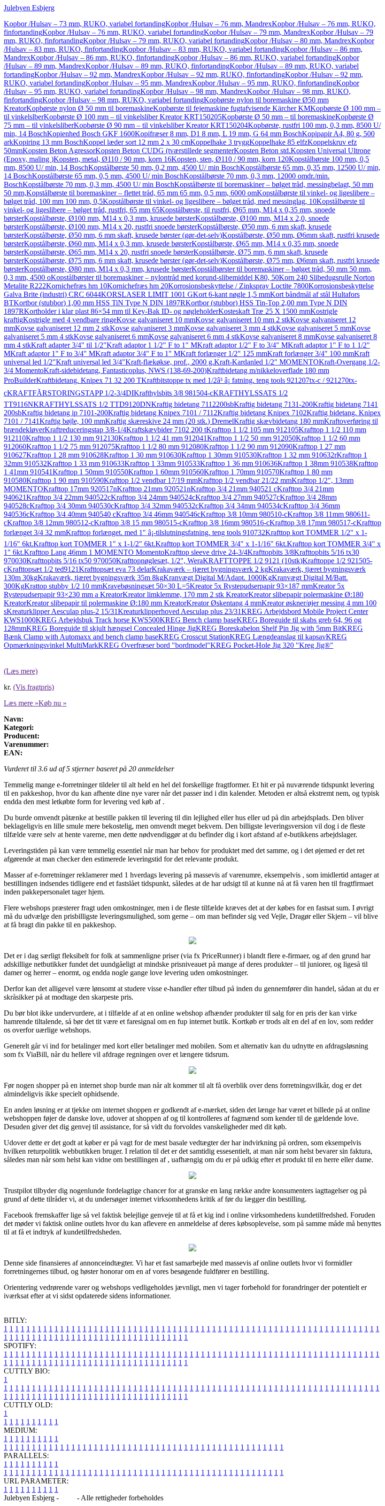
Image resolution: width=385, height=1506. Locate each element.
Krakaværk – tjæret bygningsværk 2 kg (210, 569)
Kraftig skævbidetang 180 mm (279, 421)
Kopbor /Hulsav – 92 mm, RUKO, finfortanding (213, 74)
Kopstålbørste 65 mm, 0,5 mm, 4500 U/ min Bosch (108, 176)
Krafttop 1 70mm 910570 (241, 472)
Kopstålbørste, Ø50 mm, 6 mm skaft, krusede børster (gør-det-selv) (123, 235)
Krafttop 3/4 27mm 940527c (237, 497)
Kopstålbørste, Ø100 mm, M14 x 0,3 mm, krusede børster (109, 218)
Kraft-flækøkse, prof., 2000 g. (169, 362)
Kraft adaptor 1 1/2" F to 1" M (152, 345)
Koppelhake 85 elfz (278, 142)
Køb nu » (52, 703)
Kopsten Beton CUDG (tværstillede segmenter (164, 151)
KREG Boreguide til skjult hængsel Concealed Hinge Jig (111, 628)
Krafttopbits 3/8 (270, 552)
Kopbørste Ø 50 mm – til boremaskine (278, 117)
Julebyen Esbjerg (29, 8)
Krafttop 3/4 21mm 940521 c (234, 489)
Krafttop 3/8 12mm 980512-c (50, 523)
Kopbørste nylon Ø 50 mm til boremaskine (89, 108)
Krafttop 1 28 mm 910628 (65, 455)
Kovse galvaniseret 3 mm (147, 328)
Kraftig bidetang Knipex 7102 (262, 413)
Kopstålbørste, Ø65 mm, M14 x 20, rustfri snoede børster (108, 252)
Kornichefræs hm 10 (76, 286)
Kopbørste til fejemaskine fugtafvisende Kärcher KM (231, 108)
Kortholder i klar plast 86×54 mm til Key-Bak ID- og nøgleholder (121, 311)
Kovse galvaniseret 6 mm (111, 337)
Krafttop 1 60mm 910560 (166, 472)
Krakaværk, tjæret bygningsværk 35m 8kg (100, 578)
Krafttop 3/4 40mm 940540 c (73, 514)
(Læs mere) (21, 671)
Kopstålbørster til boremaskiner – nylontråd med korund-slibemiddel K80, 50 (165, 277)
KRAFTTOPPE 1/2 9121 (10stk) (252, 561)
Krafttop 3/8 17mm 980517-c (313, 523)
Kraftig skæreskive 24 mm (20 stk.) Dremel (169, 421)
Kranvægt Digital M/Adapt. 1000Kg (217, 578)
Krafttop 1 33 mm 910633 (85, 463)
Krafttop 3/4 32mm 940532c (156, 506)
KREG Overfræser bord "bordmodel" (154, 645)
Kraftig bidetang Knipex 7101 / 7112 (162, 413)
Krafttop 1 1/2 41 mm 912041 (162, 438)
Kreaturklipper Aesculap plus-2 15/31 (62, 611)
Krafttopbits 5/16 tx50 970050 (71, 561)
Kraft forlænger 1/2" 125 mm (223, 353)
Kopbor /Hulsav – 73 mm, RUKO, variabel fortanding (84, 24)
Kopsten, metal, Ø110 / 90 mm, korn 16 (112, 159)
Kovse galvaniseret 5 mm (313, 328)
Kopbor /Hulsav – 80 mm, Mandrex (298, 41)
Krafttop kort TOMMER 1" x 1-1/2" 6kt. (94, 544)
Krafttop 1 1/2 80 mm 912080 (159, 446)
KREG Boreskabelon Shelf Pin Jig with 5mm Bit (269, 628)
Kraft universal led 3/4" (90, 362)
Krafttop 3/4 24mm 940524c (153, 497)
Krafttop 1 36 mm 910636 (238, 463)
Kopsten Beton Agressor (59, 151)
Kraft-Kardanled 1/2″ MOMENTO (266, 362)
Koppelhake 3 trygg (219, 142)
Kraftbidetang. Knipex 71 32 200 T (88, 380)
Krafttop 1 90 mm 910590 (65, 480)
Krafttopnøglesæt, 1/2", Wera (159, 561)
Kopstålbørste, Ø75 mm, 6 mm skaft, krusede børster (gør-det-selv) (123, 260)
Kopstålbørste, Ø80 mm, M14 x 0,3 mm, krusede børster (108, 269)
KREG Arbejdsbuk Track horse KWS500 (98, 620)
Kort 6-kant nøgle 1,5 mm (231, 294)
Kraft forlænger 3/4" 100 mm (310, 353)
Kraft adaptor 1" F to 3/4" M (52, 353)
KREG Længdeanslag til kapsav (278, 637)
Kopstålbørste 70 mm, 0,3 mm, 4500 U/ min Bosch (98, 184)
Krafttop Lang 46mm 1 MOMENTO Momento (94, 552)
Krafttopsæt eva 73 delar (115, 569)
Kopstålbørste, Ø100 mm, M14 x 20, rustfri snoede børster (110, 227)
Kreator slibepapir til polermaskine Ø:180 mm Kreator (106, 603)
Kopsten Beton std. (262, 151)
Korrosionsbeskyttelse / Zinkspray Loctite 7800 (238, 286)
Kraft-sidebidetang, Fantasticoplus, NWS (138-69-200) (125, 370)
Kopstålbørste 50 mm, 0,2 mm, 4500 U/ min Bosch (164, 167)
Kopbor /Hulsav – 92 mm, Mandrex (87, 74)
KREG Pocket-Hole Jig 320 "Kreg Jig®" (271, 645)
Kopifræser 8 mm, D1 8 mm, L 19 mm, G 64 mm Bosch (218, 134)
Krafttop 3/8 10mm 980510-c (243, 514)
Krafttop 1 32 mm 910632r (297, 455)
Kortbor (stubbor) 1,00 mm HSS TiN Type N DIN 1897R (99, 303)
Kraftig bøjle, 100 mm (72, 421)
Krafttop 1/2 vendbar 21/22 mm (245, 480)
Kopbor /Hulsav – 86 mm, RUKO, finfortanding (103, 58)
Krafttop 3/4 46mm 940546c (158, 514)
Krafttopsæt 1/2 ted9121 (43, 569)
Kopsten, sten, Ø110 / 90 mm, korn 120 (230, 159)
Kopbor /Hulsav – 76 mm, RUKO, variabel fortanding (123, 32)
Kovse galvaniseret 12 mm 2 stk (62, 328)
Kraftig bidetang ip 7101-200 (65, 413)
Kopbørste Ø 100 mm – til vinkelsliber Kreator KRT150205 (133, 117)
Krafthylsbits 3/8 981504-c (173, 393)
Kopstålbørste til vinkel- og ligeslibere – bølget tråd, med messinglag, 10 (209, 201)
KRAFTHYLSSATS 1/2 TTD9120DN (92, 404)
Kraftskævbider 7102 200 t (166, 430)
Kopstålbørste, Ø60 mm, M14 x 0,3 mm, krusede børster (108, 244)
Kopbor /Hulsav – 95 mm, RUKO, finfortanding (264, 83)
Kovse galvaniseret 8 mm (277, 337)
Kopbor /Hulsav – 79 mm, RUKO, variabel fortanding (164, 41)
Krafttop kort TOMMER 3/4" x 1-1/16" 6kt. (221, 544)
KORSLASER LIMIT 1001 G (147, 294)
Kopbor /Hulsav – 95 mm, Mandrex (138, 83)
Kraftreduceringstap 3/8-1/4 (85, 430)
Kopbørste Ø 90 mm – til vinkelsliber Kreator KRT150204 (161, 125)
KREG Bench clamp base (198, 620)
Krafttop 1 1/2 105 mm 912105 (252, 430)
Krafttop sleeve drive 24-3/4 (205, 552)
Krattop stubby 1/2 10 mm (63, 586)
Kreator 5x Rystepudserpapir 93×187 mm (251, 586)
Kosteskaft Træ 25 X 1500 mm (264, 311)
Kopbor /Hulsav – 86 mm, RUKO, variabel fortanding (255, 58)
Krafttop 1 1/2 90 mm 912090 (248, 446)
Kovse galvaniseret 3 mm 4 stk (230, 328)
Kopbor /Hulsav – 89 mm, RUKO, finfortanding (157, 66)
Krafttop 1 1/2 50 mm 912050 (251, 438)
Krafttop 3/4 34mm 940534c (241, 506)
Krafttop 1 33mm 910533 (162, 463)
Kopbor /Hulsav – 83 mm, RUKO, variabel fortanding (204, 49)
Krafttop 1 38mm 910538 (315, 463)
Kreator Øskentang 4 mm (224, 603)
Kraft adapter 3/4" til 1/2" (69, 345)
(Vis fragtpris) (33, 687)
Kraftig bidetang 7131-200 (273, 404)
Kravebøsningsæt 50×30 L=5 (146, 586)
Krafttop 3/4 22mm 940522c (68, 497)
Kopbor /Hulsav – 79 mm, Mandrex (257, 32)
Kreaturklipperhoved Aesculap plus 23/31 (179, 611)
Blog (68, 1498)
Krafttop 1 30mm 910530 (219, 455)
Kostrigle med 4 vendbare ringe (69, 320)
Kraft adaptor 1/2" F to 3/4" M (242, 345)
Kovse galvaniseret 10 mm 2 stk (242, 320)
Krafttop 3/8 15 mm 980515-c (138, 523)
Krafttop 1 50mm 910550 (90, 472)
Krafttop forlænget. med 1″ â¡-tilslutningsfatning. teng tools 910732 (165, 532)
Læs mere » (21, 703)
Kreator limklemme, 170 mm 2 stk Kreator (185, 594)
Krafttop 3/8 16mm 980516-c (226, 523)
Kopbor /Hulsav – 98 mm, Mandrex (193, 91)
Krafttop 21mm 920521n (154, 489)
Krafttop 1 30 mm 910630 (142, 455)
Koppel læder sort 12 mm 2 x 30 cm (136, 142)
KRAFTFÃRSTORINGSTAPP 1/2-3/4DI (70, 393)
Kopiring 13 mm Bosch (48, 142)
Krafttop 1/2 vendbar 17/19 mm (151, 480)
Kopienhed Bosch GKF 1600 (91, 134)
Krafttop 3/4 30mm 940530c (72, 506)
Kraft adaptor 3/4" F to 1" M (137, 353)
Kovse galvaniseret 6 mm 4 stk (194, 337)
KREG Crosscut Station (194, 637)
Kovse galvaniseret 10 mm (155, 320)
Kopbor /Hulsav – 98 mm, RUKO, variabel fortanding (123, 100)
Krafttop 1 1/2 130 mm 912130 (72, 438)
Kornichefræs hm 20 (137, 286)
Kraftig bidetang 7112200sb (192, 404)
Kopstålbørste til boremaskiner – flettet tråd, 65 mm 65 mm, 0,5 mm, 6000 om (141, 193)
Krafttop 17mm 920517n (80, 489)
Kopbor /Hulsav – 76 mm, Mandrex (218, 24)
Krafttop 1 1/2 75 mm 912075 (70, 446)
